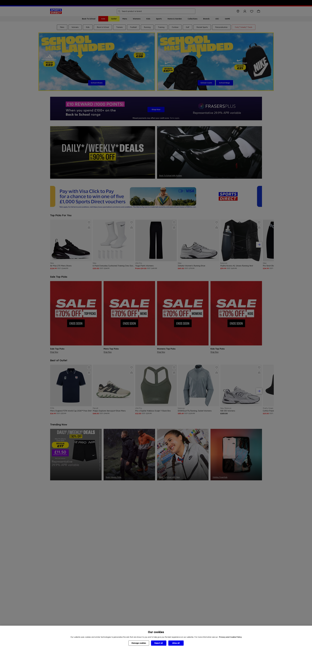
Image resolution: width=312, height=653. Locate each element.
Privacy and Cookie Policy (230, 637)
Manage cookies (139, 643)
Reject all (158, 643)
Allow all (176, 643)
